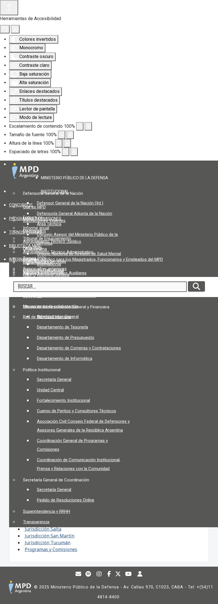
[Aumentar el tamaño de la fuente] (70, 135)
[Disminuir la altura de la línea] (58, 143)
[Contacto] (78, 574)
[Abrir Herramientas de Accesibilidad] (9, 7)
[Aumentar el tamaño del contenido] (88, 126)
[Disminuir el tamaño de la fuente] (61, 135)
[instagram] (99, 574)
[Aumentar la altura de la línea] (67, 143)
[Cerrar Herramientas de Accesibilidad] (15, 29)
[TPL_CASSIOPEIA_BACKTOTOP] (208, 593)
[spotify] (88, 574)
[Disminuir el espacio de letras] (65, 152)
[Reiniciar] (5, 29)
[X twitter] (118, 574)
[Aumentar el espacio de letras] (74, 152)
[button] (76, 177)
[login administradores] (140, 574)
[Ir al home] (19, 587)
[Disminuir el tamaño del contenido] (79, 126)
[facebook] (109, 574)
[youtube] (128, 574)
